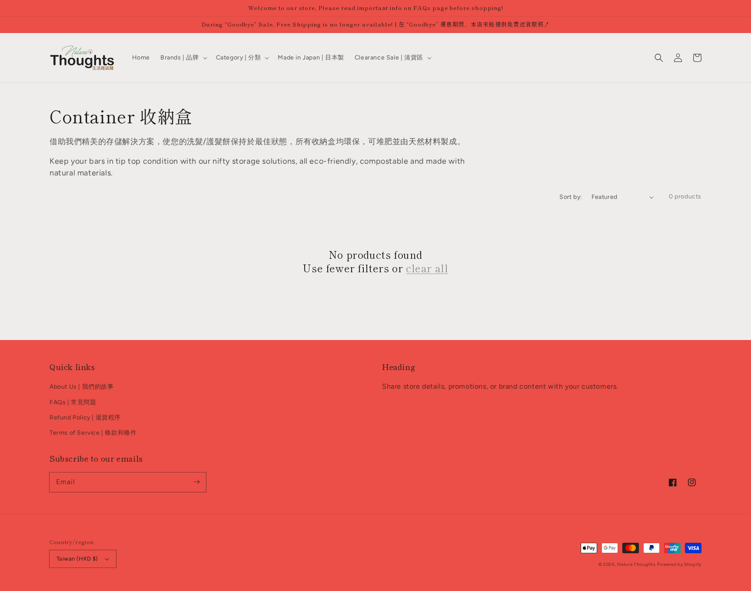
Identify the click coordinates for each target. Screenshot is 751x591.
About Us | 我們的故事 (82, 386)
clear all (427, 267)
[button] (658, 57)
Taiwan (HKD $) (77, 558)
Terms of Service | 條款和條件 (93, 432)
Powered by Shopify (679, 564)
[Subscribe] (196, 482)
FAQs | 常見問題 (73, 402)
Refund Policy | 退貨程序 (85, 417)
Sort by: (570, 197)
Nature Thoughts (636, 564)
